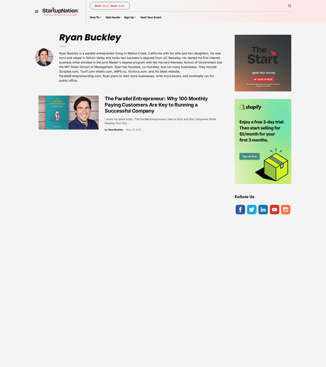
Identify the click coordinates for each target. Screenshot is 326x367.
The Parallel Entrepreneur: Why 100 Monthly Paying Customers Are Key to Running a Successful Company (156, 105)
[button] (37, 11)
